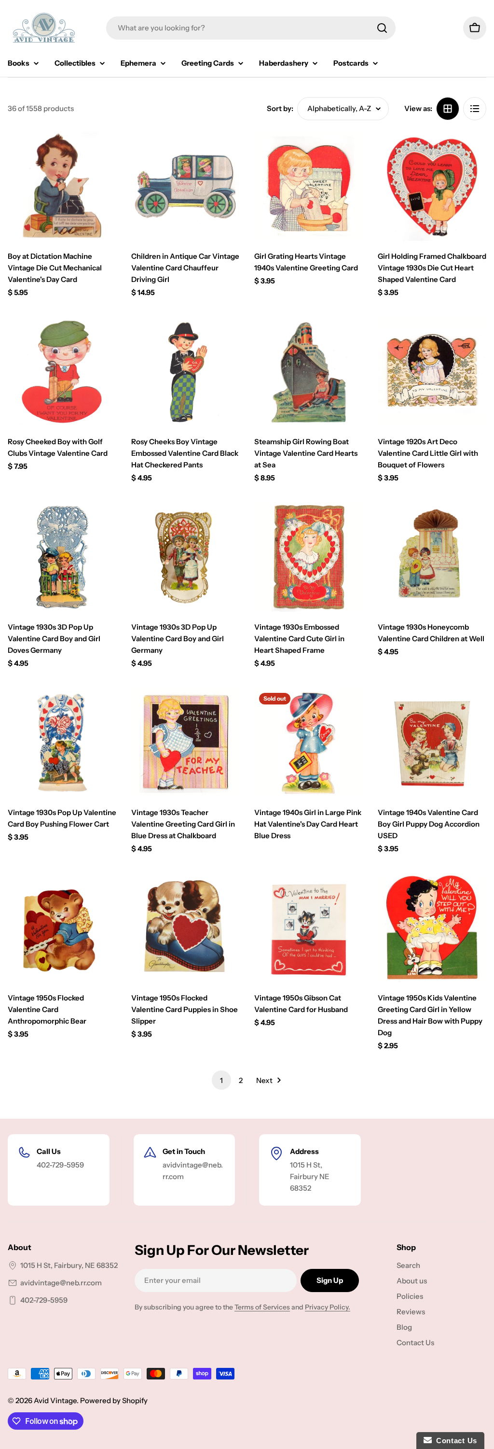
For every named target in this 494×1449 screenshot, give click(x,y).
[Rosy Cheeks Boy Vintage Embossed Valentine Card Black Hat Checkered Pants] (185, 371)
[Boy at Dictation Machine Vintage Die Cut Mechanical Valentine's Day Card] (62, 186)
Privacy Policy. (327, 1307)
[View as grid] (447, 108)
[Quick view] (102, 153)
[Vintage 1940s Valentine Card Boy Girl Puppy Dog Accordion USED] (432, 742)
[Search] (382, 28)
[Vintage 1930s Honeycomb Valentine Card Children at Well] (432, 557)
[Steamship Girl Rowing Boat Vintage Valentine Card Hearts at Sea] (308, 371)
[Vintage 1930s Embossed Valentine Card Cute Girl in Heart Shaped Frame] (308, 557)
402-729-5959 (44, 1300)
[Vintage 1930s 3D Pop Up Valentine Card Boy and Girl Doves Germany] (62, 557)
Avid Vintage (55, 1400)
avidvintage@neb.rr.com (61, 1282)
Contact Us (454, 1440)
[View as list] (474, 108)
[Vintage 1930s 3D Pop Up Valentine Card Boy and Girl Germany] (185, 557)
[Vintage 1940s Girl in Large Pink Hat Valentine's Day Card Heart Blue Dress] (308, 742)
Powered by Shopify (114, 1400)
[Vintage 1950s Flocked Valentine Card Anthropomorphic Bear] (62, 928)
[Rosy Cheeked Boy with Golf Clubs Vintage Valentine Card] (62, 371)
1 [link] (221, 1080)
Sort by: (280, 108)
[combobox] (251, 28)
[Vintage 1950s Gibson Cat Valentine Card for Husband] (308, 928)
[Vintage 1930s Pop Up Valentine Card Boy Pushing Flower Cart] (62, 742)
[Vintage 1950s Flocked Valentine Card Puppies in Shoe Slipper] (185, 928)
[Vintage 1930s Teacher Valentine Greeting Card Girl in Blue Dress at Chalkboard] (185, 742)
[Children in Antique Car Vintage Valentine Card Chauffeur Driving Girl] (185, 186)
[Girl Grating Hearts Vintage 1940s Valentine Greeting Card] (308, 186)
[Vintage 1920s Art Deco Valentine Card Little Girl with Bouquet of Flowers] (432, 371)
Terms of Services (262, 1307)
